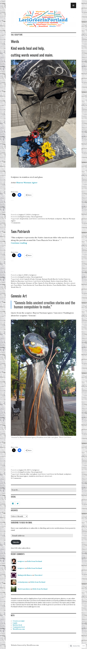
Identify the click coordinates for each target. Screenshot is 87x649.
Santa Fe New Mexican (46, 283)
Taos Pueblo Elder (59, 285)
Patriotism (21, 283)
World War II (16, 287)
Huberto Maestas (17, 281)
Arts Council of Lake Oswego (30, 279)
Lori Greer (33, 219)
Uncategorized (36, 217)
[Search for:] (43, 490)
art (18, 219)
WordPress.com (19, 629)
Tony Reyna (71, 285)
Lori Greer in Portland (46, 219)
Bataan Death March (50, 279)
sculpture (58, 219)
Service (67, 283)
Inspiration (24, 219)
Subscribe (16, 542)
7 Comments (15, 223)
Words (15, 41)
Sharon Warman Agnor (26, 182)
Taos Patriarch (20, 231)
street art (48, 476)
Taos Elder (18, 285)
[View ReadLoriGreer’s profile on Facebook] (13, 503)
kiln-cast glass (31, 474)
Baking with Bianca (25, 575)
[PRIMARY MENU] (73, 5)
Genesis (23, 474)
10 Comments (16, 478)
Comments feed (19, 627)
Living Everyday (24, 217)
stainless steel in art (36, 476)
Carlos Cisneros (64, 279)
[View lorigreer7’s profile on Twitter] (18, 503)
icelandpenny (23, 582)
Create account (18, 621)
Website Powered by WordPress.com (25, 645)
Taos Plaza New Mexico (43, 285)
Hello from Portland (34, 561)
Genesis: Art (19, 295)
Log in (15, 623)
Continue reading (19, 243)
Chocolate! (38, 575)
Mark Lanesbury (24, 589)
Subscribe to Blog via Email (21, 522)
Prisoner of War (32, 283)
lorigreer (35, 215)
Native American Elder (59, 281)
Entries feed (17, 625)
